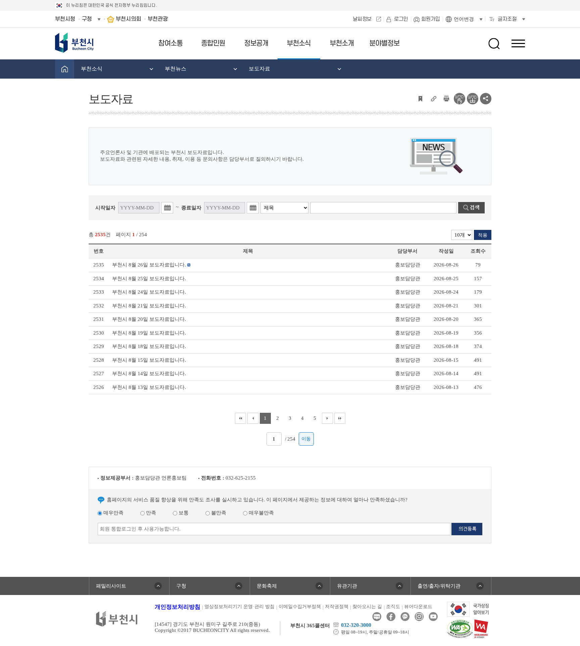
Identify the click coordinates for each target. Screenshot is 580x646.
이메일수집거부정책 (300, 606)
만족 (150, 512)
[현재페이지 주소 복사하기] (433, 98)
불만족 (218, 512)
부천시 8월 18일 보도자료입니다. (149, 346)
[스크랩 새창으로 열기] (420, 98)
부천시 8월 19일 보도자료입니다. (149, 333)
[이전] (252, 418)
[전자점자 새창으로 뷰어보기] (459, 98)
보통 (183, 512)
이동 (306, 438)
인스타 (419, 616)
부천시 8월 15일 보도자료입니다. (149, 360)
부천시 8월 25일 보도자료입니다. (149, 278)
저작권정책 (336, 606)
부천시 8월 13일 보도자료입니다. (149, 387)
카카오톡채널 (404, 616)
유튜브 (433, 616)
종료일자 (191, 207)
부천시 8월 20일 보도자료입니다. (149, 319)
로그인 (401, 19)
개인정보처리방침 (177, 607)
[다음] (327, 418)
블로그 (376, 616)
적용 (482, 235)
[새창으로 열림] (468, 608)
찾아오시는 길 (367, 606)
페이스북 (390, 616)
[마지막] (339, 418)
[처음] (240, 418)
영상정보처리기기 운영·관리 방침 (239, 606)
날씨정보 (362, 19)
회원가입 (430, 19)
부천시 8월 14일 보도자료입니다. (149, 373)
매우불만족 (260, 512)
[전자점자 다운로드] (472, 98)
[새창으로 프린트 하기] (446, 98)
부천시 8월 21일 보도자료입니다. (149, 305)
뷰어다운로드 (418, 606)
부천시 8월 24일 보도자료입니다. (149, 292)
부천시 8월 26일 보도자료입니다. (149, 264)
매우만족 (113, 512)
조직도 (393, 606)
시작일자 (105, 207)
